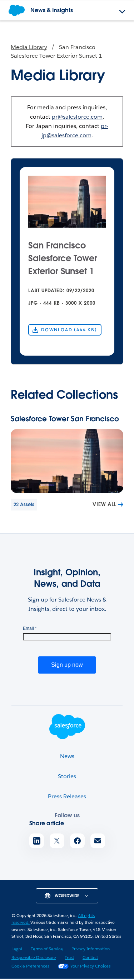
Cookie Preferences (30, 966)
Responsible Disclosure (33, 957)
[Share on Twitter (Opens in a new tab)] (57, 840)
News (67, 756)
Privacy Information (90, 949)
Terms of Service (47, 949)
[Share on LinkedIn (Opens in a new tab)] (36, 840)
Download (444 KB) (69, 330)
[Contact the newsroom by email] (97, 840)
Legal (16, 949)
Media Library (29, 47)
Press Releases (67, 796)
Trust (69, 957)
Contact (90, 957)
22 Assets (24, 505)
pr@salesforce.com (77, 116)
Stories (67, 776)
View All (104, 504)
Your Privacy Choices (90, 966)
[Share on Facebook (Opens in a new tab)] (77, 840)
